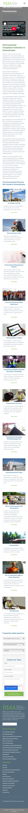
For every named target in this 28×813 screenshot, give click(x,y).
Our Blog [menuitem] (5, 774)
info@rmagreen (20, 801)
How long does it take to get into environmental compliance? (13, 650)
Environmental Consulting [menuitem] (9, 732)
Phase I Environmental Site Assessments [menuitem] (12, 736)
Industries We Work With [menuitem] (9, 785)
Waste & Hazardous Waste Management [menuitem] (12, 747)
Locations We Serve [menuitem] (7, 787)
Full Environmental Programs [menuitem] (9, 759)
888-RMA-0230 (8, 801)
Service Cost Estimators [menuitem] (8, 778)
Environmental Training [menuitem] (8, 756)
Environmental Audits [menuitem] (8, 734)
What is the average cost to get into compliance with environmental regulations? (14, 644)
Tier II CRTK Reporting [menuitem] (8, 743)
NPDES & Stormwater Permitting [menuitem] (10, 738)
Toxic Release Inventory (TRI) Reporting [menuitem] (12, 745)
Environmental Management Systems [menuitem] (11, 752)
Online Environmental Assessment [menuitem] (11, 781)
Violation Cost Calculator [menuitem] (9, 783)
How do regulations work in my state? (11, 638)
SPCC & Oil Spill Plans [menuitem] (8, 741)
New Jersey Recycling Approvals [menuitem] (10, 750)
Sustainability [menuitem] (6, 754)
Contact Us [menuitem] (5, 790)
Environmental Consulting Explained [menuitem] (11, 769)
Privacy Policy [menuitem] (6, 792)
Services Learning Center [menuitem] (8, 772)
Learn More (14, 212)
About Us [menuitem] (5, 765)
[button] (24, 3)
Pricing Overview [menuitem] (7, 776)
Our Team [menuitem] (5, 767)
